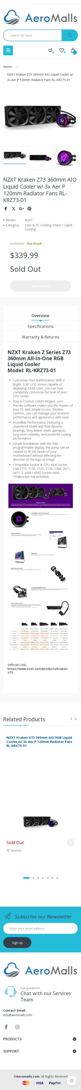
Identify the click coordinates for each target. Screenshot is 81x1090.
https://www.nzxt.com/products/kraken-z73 (38, 671)
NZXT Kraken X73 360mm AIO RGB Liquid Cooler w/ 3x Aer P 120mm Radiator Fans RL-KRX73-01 (39, 741)
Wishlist (16, 850)
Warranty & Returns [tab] (40, 337)
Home (7, 67)
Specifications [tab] (41, 326)
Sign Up (17, 943)
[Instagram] (17, 1027)
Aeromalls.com (28, 1076)
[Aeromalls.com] (40, 17)
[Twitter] (13, 209)
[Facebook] (5, 209)
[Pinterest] (29, 209)
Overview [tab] (40, 315)
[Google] (21, 209)
